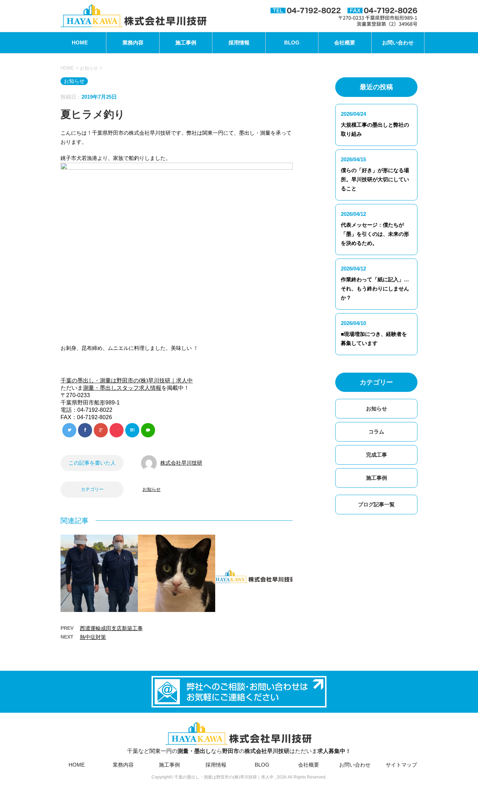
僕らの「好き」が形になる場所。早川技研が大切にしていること (375, 179)
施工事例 (185, 42)
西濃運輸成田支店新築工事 (111, 628)
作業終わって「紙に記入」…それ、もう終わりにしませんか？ (375, 288)
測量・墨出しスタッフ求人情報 (122, 388)
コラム (376, 432)
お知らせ (151, 489)
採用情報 (239, 42)
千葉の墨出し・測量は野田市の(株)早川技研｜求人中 (127, 380)
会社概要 (344, 42)
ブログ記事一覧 (376, 504)
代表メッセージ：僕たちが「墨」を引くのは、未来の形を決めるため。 (375, 234)
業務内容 (132, 42)
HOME (80, 42)
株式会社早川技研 (181, 463)
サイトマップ (401, 765)
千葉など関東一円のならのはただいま (239, 751)
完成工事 (376, 455)
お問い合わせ (398, 42)
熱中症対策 (93, 637)
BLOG (292, 42)
